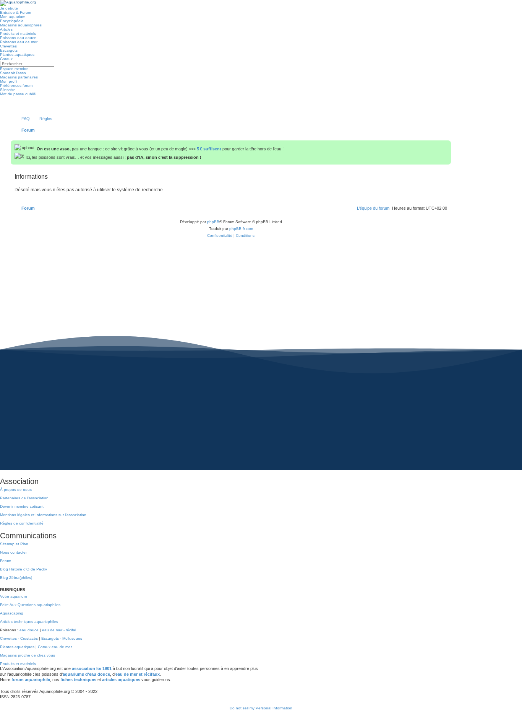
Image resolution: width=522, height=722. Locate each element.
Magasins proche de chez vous (27, 655)
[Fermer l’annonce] (446, 144)
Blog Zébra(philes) (16, 577)
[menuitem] (22, 118)
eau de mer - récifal (59, 630)
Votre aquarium (13, 596)
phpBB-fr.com (241, 229)
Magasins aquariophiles (21, 25)
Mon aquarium (12, 17)
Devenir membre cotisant (22, 506)
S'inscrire (8, 90)
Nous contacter (13, 552)
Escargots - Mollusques (61, 638)
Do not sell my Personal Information (261, 708)
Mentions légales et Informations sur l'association (43, 515)
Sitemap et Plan (14, 544)
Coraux (6, 59)
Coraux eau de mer (55, 647)
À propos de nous (16, 489)
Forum (5, 561)
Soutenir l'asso (13, 73)
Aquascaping (11, 613)
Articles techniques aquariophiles (29, 621)
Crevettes (8, 46)
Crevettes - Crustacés (19, 638)
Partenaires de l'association (24, 498)
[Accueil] (18, 3)
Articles (6, 29)
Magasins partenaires (19, 77)
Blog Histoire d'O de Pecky (23, 569)
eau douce (29, 630)
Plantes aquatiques (17, 54)
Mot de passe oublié (18, 94)
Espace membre (14, 69)
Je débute (9, 8)
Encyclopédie (12, 21)
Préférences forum (16, 85)
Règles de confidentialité (22, 523)
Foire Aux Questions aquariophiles (30, 605)
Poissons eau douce (18, 38)
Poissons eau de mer (18, 42)
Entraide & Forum (15, 12)
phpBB (213, 222)
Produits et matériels (18, 33)
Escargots (9, 50)
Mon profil (8, 81)
